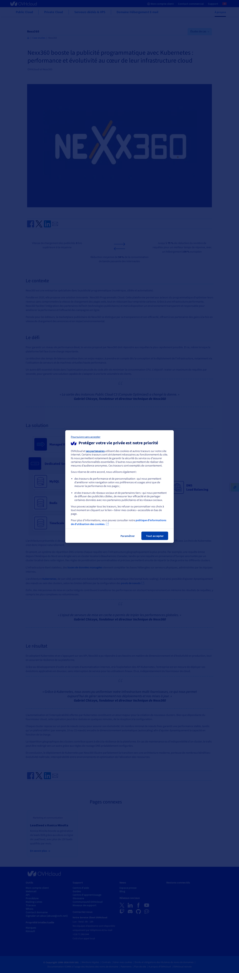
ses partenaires (95, 451)
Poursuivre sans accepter (85, 437)
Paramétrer (128, 536)
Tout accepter (155, 536)
